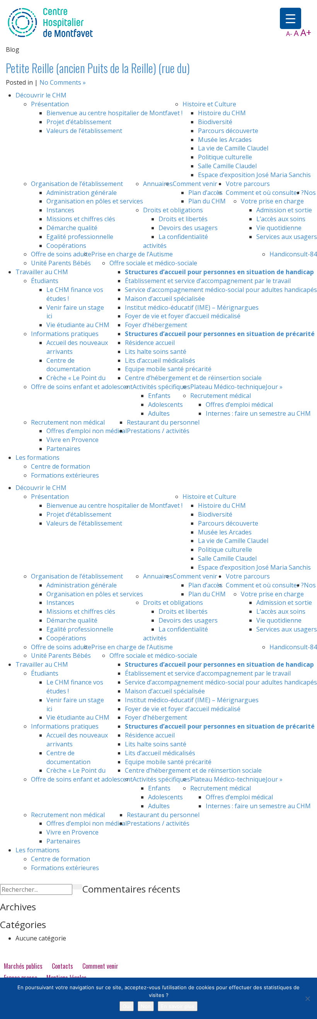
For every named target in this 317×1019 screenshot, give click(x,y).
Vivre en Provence (72, 439)
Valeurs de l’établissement (84, 130)
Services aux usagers (286, 236)
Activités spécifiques (161, 386)
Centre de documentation (68, 365)
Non (146, 1006)
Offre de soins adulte (61, 254)
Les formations (37, 457)
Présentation (50, 104)
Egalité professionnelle (79, 236)
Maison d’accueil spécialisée (165, 298)
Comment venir (195, 183)
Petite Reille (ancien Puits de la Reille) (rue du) (98, 68)
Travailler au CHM (41, 272)
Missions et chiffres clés (80, 219)
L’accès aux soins (280, 219)
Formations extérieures (65, 475)
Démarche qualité (71, 228)
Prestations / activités (158, 431)
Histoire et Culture (209, 104)
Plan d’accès (205, 192)
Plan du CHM (207, 201)
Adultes (159, 413)
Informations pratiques (65, 333)
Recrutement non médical (68, 422)
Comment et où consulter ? (265, 192)
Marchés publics (23, 966)
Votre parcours (248, 183)
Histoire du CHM (222, 113)
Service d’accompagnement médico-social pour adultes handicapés (221, 289)
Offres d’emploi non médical (86, 431)
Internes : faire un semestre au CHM (258, 413)
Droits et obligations (173, 210)
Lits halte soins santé (155, 351)
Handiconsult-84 (293, 254)
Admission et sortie (284, 210)
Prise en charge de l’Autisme (132, 254)
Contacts (62, 966)
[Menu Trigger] (290, 18)
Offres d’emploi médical (239, 404)
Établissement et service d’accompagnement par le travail (208, 281)
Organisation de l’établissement (77, 183)
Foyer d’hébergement (156, 325)
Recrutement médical (220, 395)
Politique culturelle (225, 157)
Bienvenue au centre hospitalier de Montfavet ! (114, 113)
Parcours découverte (228, 130)
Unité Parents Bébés (61, 263)
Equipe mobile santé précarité (168, 369)
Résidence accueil (150, 342)
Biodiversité (215, 122)
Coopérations (66, 245)
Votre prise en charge (272, 201)
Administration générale (81, 192)
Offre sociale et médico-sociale (153, 263)
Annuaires (158, 183)
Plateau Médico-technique (228, 386)
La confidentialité (183, 236)
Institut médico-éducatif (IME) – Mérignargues (192, 307)
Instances (60, 210)
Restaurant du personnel (163, 422)
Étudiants (44, 281)
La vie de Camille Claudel (233, 148)
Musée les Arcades (225, 139)
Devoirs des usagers (188, 228)
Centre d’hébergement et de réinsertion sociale (193, 378)
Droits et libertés (183, 219)
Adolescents (165, 404)
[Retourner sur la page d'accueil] (50, 22)
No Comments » (62, 82)
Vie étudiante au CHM (77, 325)
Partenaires (63, 448)
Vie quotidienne (279, 228)
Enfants (159, 395)
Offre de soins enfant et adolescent (82, 386)
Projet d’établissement (78, 122)
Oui (127, 1006)
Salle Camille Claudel (227, 166)
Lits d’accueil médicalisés (160, 360)
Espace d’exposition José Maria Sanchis (254, 175)
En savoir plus (177, 1006)
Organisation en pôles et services (94, 201)
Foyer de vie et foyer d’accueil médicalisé (182, 316)
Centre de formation (60, 466)
